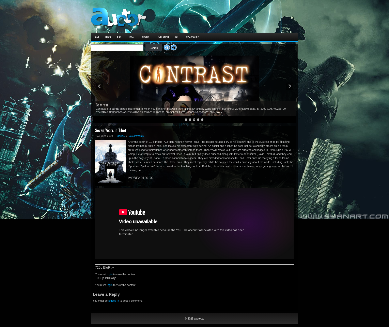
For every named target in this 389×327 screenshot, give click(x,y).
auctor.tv (199, 318)
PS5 (119, 37)
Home (96, 37)
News (108, 37)
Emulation (163, 37)
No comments (136, 136)
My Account (192, 37)
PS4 (131, 37)
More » (217, 112)
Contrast (102, 104)
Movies (145, 37)
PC (176, 37)
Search (154, 47)
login (109, 274)
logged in (113, 300)
